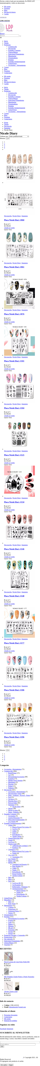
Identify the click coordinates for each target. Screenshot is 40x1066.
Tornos (10, 913)
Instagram (10, 1029)
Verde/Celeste (16, 836)
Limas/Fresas (12, 63)
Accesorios (11, 816)
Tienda (6, 43)
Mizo (10, 879)
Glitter (14, 831)
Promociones (8, 937)
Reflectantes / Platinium (20, 887)
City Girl (11, 855)
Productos (7, 45)
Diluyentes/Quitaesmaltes (16, 820)
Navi (9, 881)
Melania (10, 926)
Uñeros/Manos (13, 52)
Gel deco (11, 799)
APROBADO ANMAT (20, 846)
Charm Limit (12, 844)
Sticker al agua (13, 810)
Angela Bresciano (14, 818)
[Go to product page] (22, 183)
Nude (14, 833)
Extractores (11, 909)
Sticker (10, 808)
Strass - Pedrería (13, 812)
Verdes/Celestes (17, 876)
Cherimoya (11, 849)
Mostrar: (3, 138)
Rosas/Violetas (17, 874)
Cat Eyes (11, 842)
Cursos (6, 67)
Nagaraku (11, 930)
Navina (10, 931)
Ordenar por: (4, 136)
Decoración (12, 48)
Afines (10, 825)
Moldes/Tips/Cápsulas (15, 780)
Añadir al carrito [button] (9, 228)
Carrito (6, 14)
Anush (10, 840)
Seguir (11, 1065)
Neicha (10, 933)
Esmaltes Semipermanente (16, 62)
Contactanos (8, 73)
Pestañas (11, 60)
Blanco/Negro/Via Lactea (20, 851)
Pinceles (11, 784)
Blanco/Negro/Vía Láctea (20, 827)
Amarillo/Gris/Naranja (19, 864)
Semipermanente (17, 889)
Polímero (11, 788)
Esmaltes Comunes (14, 50)
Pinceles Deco (12, 801)
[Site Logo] (6, 32)
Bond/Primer (12, 773)
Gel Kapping (16, 885)
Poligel (10, 786)
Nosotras (7, 8)
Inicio (6, 41)
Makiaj (10, 924)
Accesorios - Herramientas (12, 769)
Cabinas (10, 907)
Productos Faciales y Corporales (14, 935)
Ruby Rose (11, 904)
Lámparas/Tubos (13, 911)
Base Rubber (16, 866)
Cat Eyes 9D (16, 883)
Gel (9, 775)
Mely (10, 877)
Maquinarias (12, 56)
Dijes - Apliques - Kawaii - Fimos (19, 795)
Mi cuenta (7, 6)
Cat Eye (15, 829)
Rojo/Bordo (16, 834)
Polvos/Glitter (12, 803)
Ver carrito (4, 1065)
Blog (5, 10)
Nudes (14, 853)
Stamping (25, 216)
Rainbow (15, 848)
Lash (9, 922)
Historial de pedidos (10, 1021)
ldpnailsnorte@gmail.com (17, 1007)
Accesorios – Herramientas (17, 65)
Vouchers (7, 945)
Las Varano (12, 821)
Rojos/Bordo (16, 872)
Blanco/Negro (21, 890)
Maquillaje (7, 900)
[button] (2, 33)
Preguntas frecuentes (10, 1015)
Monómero (11, 782)
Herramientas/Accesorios (16, 777)
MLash (10, 928)
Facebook (3, 1029)
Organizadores (13, 58)
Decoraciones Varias (14, 793)
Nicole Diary (16, 216)
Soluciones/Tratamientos (16, 54)
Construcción (12, 47)
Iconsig (10, 920)
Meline (10, 862)
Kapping (11, 778)
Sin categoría (8, 939)
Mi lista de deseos (10, 12)
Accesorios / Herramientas (16, 792)
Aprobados (15, 857)
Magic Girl (11, 861)
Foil (9, 797)
